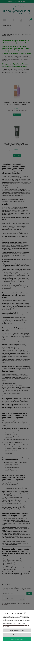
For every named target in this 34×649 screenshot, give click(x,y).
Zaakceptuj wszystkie (17, 639)
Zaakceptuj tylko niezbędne (17, 630)
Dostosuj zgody (17, 634)
